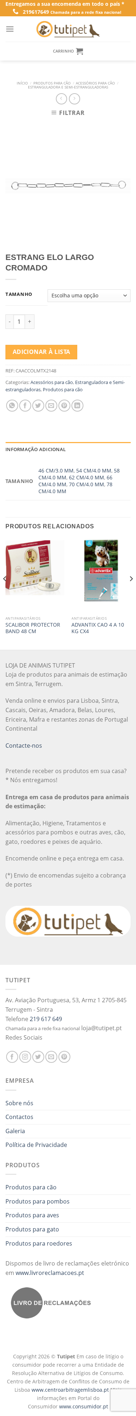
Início (22, 83)
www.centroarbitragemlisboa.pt (71, 1389)
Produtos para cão (52, 83)
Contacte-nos (23, 746)
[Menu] (9, 29)
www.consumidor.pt (83, 1406)
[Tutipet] (68, 29)
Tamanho (18, 294)
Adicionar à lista (41, 352)
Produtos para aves (32, 1215)
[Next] (131, 593)
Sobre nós (19, 1103)
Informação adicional (35, 449)
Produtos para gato (32, 1229)
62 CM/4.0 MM (86, 477)
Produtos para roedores (38, 1243)
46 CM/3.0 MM (56, 470)
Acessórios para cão (95, 83)
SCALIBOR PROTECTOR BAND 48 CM (32, 628)
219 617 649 (46, 1019)
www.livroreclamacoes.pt (50, 1273)
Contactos (19, 1117)
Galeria (15, 1131)
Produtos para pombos (37, 1201)
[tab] (68, 449)
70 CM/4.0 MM (86, 484)
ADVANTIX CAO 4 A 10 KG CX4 (97, 628)
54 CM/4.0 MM (93, 470)
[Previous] (5, 593)
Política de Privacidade (36, 1145)
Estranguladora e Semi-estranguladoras (68, 87)
